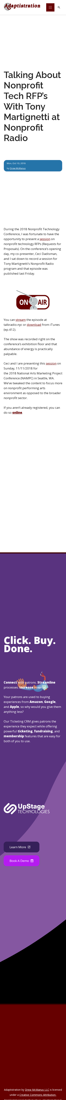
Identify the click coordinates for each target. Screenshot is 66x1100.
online (17, 412)
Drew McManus (18, 168)
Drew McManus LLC (37, 1089)
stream (21, 320)
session (45, 239)
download (34, 325)
